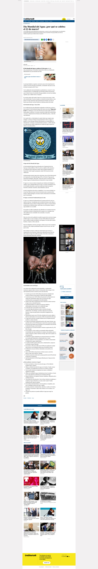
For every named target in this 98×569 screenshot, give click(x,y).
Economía (29, 21)
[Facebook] (44, 40)
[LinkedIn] (51, 40)
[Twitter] (49, 40)
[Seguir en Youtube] (67, 556)
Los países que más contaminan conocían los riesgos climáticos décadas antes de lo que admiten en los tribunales (63, 324)
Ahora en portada (27, 442)
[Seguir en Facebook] (63, 556)
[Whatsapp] (42, 40)
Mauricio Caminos (26, 458)
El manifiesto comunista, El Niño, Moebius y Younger (31, 487)
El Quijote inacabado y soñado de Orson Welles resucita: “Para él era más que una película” (47, 422)
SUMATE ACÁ (46, 562)
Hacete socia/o (64, 19)
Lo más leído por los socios (29, 409)
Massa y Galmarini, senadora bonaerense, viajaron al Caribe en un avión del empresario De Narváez (31, 422)
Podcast (51, 21)
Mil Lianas (46, 21)
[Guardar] (53, 40)
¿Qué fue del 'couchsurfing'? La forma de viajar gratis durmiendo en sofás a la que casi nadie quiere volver (31, 437)
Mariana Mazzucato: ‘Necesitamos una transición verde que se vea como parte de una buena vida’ (47, 471)
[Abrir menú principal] (74, 18)
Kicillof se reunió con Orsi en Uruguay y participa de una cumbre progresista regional (31, 518)
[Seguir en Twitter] (62, 556)
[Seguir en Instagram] (65, 556)
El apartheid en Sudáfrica (45, 501)
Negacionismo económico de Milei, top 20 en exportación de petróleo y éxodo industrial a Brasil (48, 455)
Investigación (42, 21)
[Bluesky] (46, 40)
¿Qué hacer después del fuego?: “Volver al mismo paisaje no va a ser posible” (63, 318)
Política (25, 21)
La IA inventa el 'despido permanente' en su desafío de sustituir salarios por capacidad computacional (30, 472)
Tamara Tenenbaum (27, 488)
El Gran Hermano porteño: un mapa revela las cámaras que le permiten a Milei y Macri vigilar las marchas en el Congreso (31, 456)
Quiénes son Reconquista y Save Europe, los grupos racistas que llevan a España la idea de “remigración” (47, 437)
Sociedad (33, 21)
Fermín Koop (42, 473)
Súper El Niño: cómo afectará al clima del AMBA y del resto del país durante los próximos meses (63, 312)
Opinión (37, 21)
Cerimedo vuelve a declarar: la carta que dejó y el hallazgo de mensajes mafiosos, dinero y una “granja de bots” (47, 534)
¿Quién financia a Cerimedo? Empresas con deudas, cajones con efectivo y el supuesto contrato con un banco (31, 534)
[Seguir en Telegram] (64, 556)
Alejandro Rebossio (43, 457)
